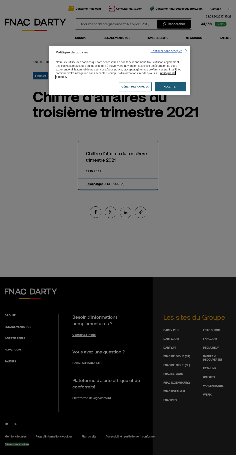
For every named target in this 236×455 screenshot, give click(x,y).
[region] (119, 70)
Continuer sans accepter (166, 51)
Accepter (170, 86)
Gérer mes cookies (135, 86)
